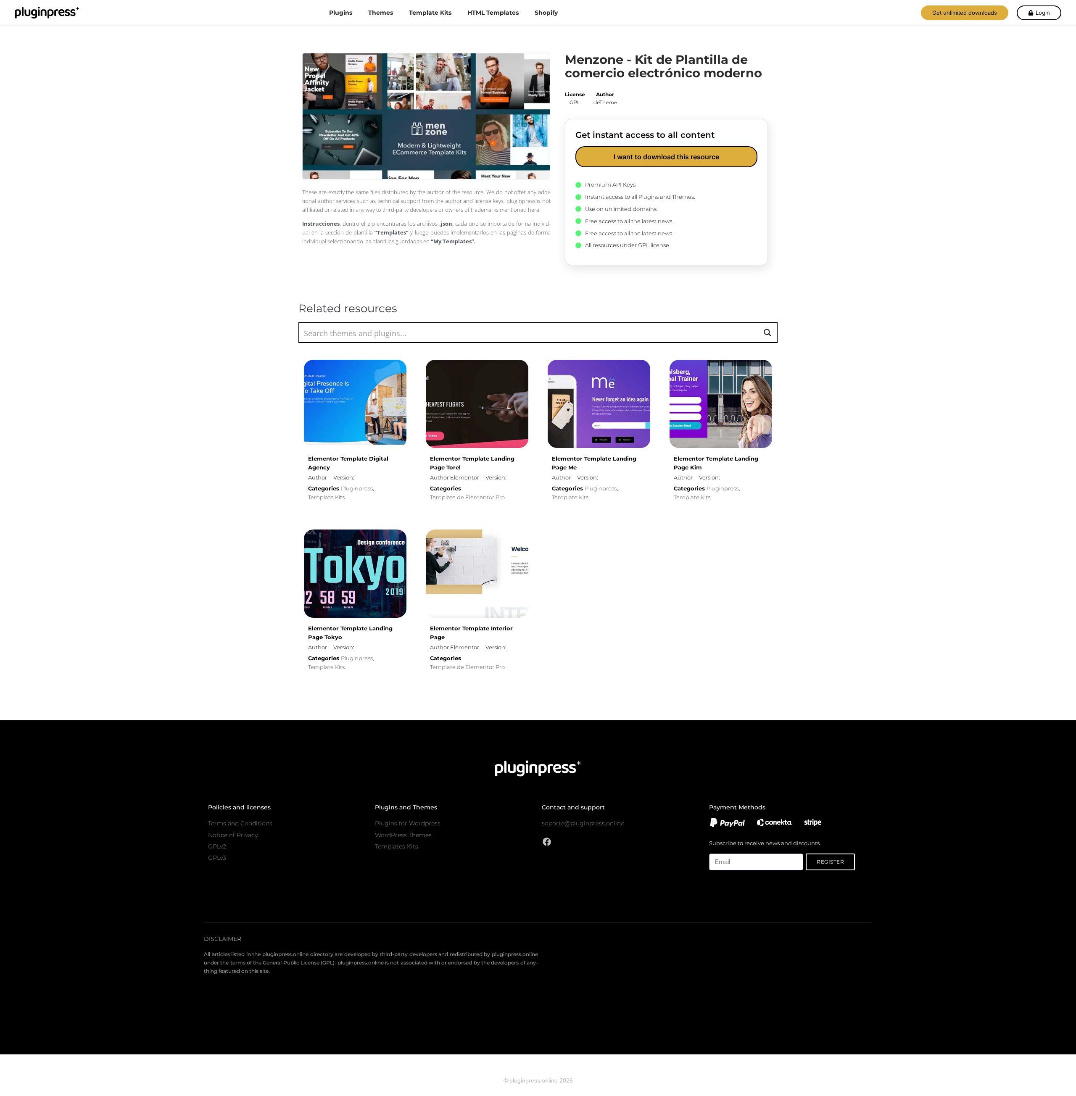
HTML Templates (493, 12)
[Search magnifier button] (767, 332)
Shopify (546, 12)
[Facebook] (547, 842)
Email (716, 849)
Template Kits (430, 12)
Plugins (340, 12)
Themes (380, 12)
